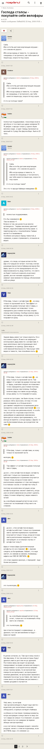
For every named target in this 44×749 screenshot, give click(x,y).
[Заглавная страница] (13, 1)
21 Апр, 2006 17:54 (6, 109)
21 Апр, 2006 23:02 (7, 197)
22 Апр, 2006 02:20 (7, 288)
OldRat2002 (21, 21)
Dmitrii (10, 36)
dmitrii (18, 78)
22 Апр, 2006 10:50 (7, 643)
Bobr (9, 201)
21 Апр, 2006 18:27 (6, 141)
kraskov (10, 70)
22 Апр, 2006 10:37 (7, 570)
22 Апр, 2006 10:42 (7, 593)
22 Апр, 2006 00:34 (7, 248)
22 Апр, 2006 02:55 (7, 359)
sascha (19, 209)
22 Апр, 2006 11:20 (7, 689)
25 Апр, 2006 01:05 (34, 21)
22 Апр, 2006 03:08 (7, 432)
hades (10, 114)
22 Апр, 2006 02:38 (7, 325)
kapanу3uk (11, 253)
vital (18, 371)
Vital (9, 293)
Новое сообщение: (8, 21)
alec (9, 518)
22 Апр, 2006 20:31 (7, 739)
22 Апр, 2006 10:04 (7, 514)
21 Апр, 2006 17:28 (6, 66)
